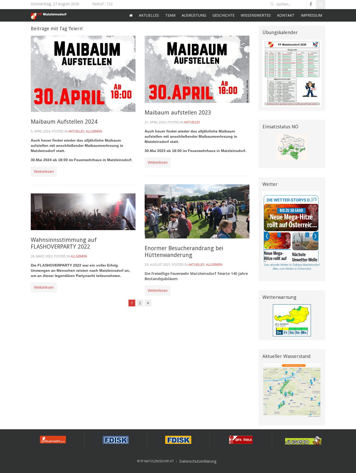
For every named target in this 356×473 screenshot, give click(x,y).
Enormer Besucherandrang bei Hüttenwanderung (184, 251)
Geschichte (223, 15)
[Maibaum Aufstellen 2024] (83, 73)
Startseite (131, 15)
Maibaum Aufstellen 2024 (64, 121)
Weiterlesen (44, 171)
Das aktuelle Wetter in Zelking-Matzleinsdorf (292, 264)
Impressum (311, 15)
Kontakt (285, 15)
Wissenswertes (256, 15)
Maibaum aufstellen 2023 (178, 112)
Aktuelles (149, 15)
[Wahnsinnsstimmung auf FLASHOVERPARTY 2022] (83, 211)
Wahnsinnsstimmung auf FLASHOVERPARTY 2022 (64, 243)
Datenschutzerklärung (197, 461)
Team (170, 15)
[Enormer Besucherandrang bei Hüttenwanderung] (197, 211)
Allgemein (94, 131)
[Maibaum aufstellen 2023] (197, 68)
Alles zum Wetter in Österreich (292, 268)
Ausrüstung (194, 15)
